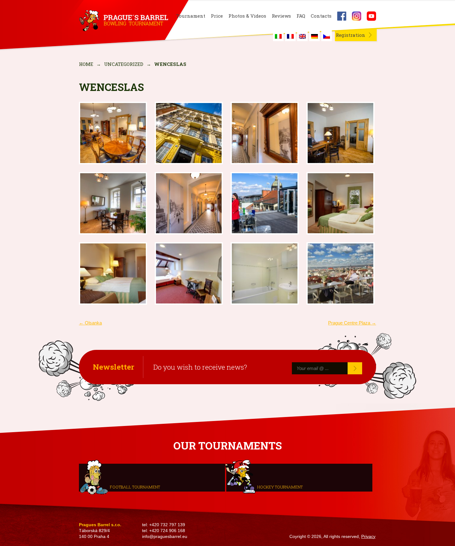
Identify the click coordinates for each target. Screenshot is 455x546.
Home (86, 64)
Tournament (190, 16)
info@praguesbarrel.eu (164, 536)
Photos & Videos (247, 16)
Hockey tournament (280, 486)
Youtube (371, 16)
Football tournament (135, 486)
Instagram (356, 16)
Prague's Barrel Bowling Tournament (122, 21)
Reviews (281, 16)
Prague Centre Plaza (352, 322)
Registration (350, 35)
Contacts (321, 16)
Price (217, 16)
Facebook (341, 16)
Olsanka (90, 322)
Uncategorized (123, 64)
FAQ (301, 16)
